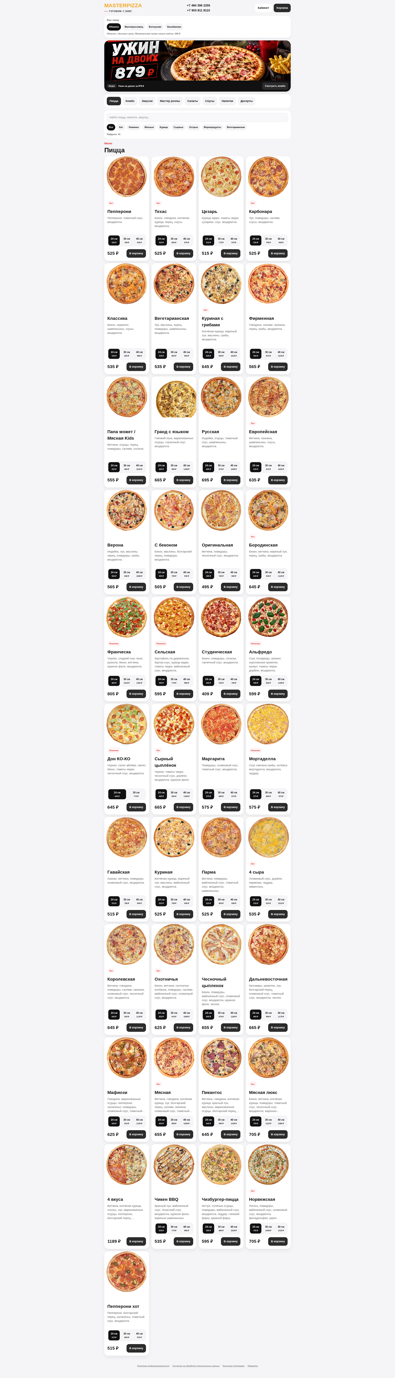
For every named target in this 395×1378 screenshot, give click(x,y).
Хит (121, 127)
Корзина (282, 7)
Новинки (134, 127)
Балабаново (174, 26)
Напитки (227, 101)
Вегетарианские (236, 127)
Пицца (114, 101)
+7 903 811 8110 (198, 10)
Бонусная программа (233, 1366)
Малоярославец (134, 26)
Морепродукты (212, 127)
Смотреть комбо (275, 86)
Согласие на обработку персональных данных (196, 1366)
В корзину (136, 253)
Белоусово (155, 26)
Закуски (147, 101)
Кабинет (263, 7)
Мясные (149, 127)
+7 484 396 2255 (198, 5)
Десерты (247, 101)
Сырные (178, 127)
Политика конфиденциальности (153, 1366)
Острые (193, 127)
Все (111, 127)
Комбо (130, 101)
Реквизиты (253, 1366)
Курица (164, 127)
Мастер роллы (170, 101)
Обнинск (114, 26)
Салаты (192, 101)
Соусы (209, 101)
